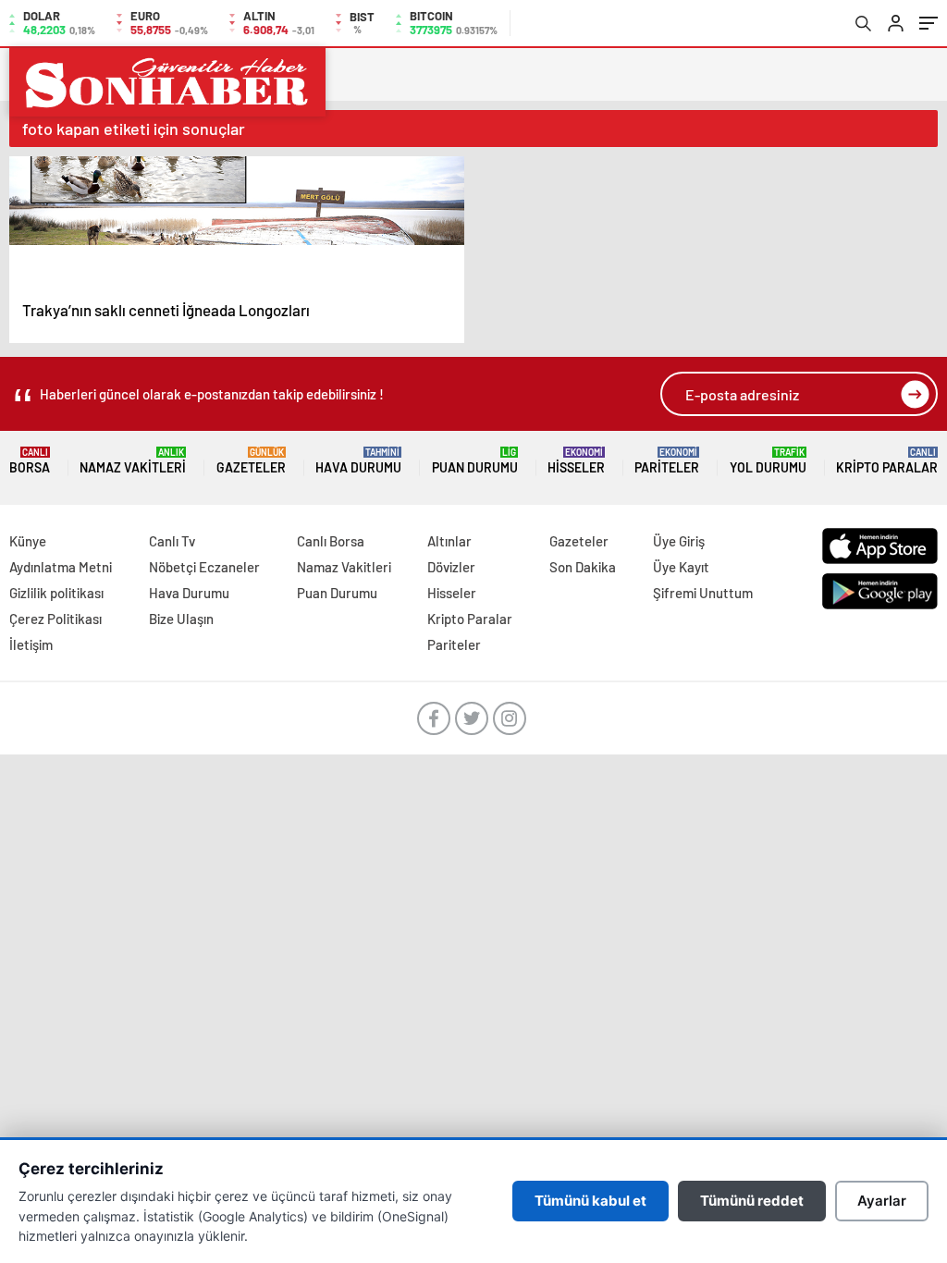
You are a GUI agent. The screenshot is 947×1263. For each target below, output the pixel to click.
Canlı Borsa (330, 541)
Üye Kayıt (681, 566)
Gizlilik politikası (56, 592)
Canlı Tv (172, 541)
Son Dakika (582, 566)
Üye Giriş (679, 541)
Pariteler (666, 461)
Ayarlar (881, 1200)
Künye (27, 541)
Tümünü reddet (752, 1200)
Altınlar (449, 541)
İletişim (31, 644)
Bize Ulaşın (181, 618)
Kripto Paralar (887, 461)
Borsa (29, 461)
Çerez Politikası (55, 618)
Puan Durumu (475, 461)
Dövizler (451, 566)
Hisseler (576, 461)
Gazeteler (251, 461)
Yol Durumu (768, 461)
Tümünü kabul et (590, 1200)
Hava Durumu (358, 461)
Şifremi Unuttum (703, 592)
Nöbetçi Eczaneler (204, 566)
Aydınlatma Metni (60, 566)
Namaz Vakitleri (133, 461)
